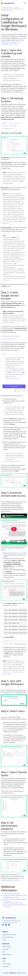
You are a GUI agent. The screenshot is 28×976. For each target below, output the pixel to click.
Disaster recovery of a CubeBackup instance (13, 262)
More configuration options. (11, 893)
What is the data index (14, 182)
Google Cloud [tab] (5, 125)
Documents (5, 949)
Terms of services (18, 372)
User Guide (16, 7)
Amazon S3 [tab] (16, 123)
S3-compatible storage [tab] (7, 128)
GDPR (3, 961)
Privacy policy (5, 966)
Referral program (6, 954)
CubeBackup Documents (6, 7)
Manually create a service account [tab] (9, 338)
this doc (21, 321)
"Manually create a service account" (15, 457)
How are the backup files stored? (12, 903)
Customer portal (6, 946)
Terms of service (6, 963)
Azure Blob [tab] (13, 125)
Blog (3, 951)
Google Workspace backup (9, 934)
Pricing (4, 939)
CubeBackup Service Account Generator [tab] (11, 336)
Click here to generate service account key (14, 386)
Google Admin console (18, 553)
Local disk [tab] (4, 123)
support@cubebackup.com (12, 378)
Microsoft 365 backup (7, 937)
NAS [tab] (10, 123)
